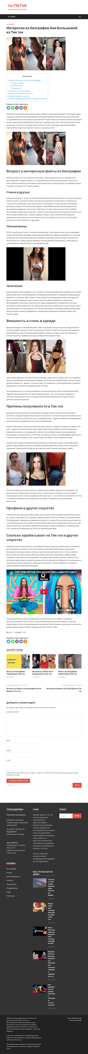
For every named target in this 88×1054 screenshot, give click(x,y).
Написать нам (77, 1018)
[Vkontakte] (21, 108)
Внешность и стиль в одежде (19, 91)
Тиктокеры (10, 24)
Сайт (8, 760)
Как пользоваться (13, 876)
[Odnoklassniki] (25, 108)
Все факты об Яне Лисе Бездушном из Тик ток (42, 672)
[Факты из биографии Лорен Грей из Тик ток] (70, 669)
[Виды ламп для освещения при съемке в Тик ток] (39, 904)
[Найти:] (44, 785)
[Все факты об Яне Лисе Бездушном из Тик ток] (44, 669)
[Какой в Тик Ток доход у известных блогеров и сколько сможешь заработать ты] (39, 952)
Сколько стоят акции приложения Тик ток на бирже (51, 887)
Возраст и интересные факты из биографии (24, 80)
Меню (13, 17)
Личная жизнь (16, 86)
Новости (10, 880)
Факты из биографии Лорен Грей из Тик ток (67, 672)
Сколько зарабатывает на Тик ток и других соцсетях (27, 99)
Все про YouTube (76, 1020)
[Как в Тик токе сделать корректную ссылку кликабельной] (39, 928)
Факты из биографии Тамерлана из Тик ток (15, 672)
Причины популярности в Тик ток (20, 93)
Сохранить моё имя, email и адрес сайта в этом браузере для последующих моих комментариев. (42, 774)
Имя (8, 740)
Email (9, 750)
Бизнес (9, 873)
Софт (9, 892)
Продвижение (12, 888)
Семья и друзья (17, 83)
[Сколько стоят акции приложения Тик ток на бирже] (39, 880)
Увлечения (15, 88)
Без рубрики (11, 869)
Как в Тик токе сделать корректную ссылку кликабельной (51, 935)
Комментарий (12, 712)
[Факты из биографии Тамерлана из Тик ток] (18, 669)
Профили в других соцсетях (18, 96)
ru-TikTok (17, 5)
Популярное (11, 884)
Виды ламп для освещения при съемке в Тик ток (51, 911)
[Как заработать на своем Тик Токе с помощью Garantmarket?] (39, 985)
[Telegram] (8, 108)
